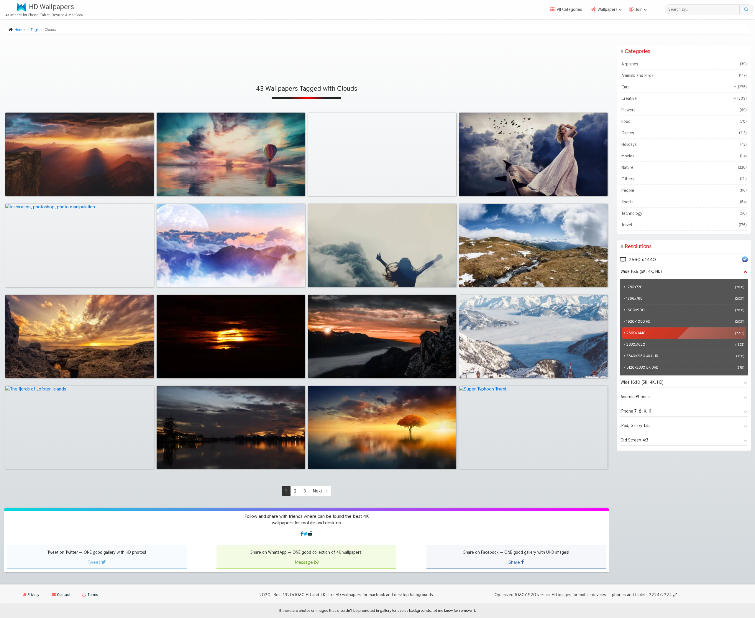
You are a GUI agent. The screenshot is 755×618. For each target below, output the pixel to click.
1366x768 (685, 298)
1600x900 (685, 309)
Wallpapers (608, 9)
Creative (683, 98)
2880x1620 (685, 344)
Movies (683, 156)
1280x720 (685, 286)
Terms (92, 594)
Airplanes (683, 64)
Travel (683, 225)
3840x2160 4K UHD (685, 355)
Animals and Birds (683, 75)
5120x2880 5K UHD (685, 367)
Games (683, 133)
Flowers (683, 110)
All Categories (569, 9)
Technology (683, 213)
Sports (683, 202)
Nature (683, 167)
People (683, 190)
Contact (63, 594)
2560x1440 (685, 332)
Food (683, 121)
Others (683, 179)
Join (639, 9)
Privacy (33, 594)
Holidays (683, 144)
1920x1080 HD (685, 321)
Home (19, 29)
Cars (683, 87)
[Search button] (746, 9)
